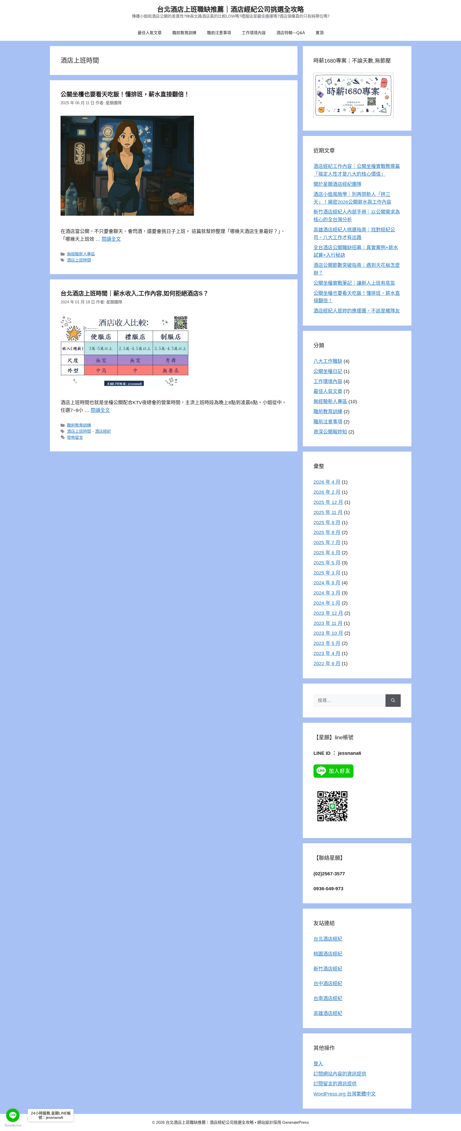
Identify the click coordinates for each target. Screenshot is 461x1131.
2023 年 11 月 (328, 623)
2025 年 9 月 (326, 522)
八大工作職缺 (327, 361)
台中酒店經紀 (327, 983)
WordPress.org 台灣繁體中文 (344, 1094)
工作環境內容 (254, 32)
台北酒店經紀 (327, 939)
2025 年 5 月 (326, 563)
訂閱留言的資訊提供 (335, 1083)
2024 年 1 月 (326, 603)
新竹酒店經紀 (327, 969)
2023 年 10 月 (328, 633)
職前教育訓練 (184, 32)
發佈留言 (75, 437)
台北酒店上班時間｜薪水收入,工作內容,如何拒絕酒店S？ (135, 293)
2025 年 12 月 (328, 502)
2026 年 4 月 (326, 482)
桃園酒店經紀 (327, 954)
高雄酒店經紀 (327, 1013)
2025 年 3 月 (326, 573)
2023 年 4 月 (326, 653)
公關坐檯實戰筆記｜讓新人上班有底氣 (354, 283)
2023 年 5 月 (326, 643)
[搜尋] (393, 700)
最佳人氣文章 (150, 32)
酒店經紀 (103, 431)
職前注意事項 (219, 32)
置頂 (320, 32)
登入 (318, 1063)
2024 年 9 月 (326, 582)
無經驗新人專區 (81, 254)
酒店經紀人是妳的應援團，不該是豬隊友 (356, 311)
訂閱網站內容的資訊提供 (339, 1074)
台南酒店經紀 (327, 998)
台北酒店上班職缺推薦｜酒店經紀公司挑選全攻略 (230, 9)
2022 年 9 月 (326, 663)
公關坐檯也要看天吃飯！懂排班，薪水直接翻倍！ (125, 94)
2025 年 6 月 (326, 552)
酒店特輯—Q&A (290, 32)
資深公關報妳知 (330, 432)
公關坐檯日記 (327, 371)
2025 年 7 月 (326, 542)
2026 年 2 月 (326, 492)
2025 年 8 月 (326, 532)
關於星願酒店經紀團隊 (337, 184)
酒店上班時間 (79, 260)
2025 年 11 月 (328, 512)
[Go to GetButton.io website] (12, 1125)
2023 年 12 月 (328, 613)
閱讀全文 (111, 239)
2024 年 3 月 (326, 593)
